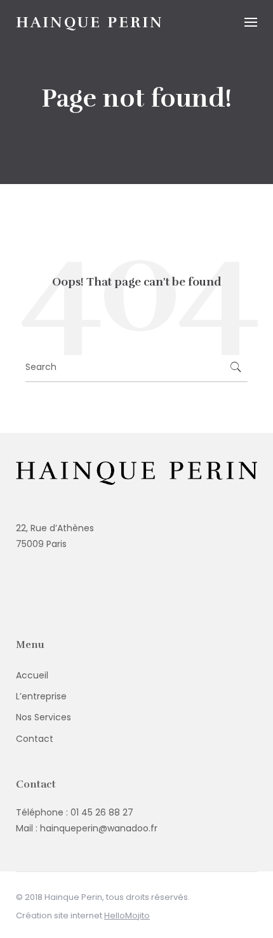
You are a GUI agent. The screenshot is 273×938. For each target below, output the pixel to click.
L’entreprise (41, 696)
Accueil (32, 675)
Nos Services (43, 717)
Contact (34, 738)
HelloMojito (127, 915)
